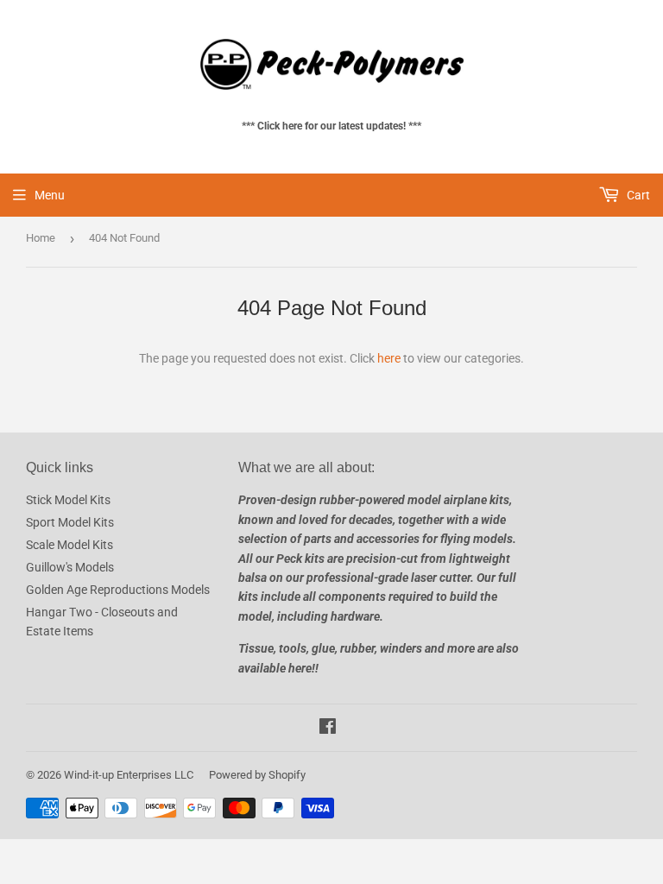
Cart (637, 195)
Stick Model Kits (68, 500)
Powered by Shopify (257, 774)
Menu (50, 195)
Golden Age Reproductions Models (118, 590)
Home (40, 237)
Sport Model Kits (70, 522)
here (389, 358)
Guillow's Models (70, 567)
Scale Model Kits (69, 545)
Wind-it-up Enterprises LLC (128, 774)
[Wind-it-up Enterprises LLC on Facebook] (328, 729)
